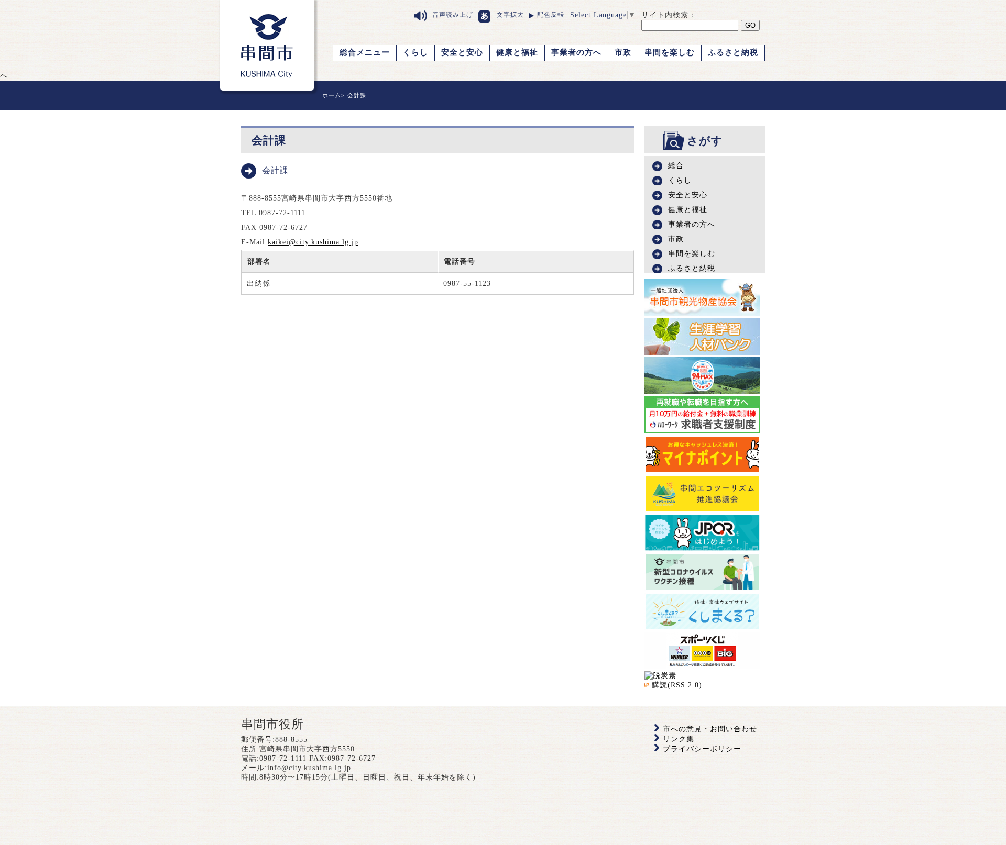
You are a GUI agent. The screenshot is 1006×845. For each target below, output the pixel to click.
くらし (415, 52)
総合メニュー (365, 52)
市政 (623, 52)
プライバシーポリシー (702, 749)
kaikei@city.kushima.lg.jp (313, 242)
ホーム (331, 95)
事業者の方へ (576, 52)
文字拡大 (510, 14)
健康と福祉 (517, 52)
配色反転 (550, 14)
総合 (676, 166)
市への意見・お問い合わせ (710, 729)
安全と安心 (462, 52)
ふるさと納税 (733, 52)
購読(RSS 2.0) (677, 685)
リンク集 (678, 739)
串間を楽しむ (669, 52)
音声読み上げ (452, 14)
